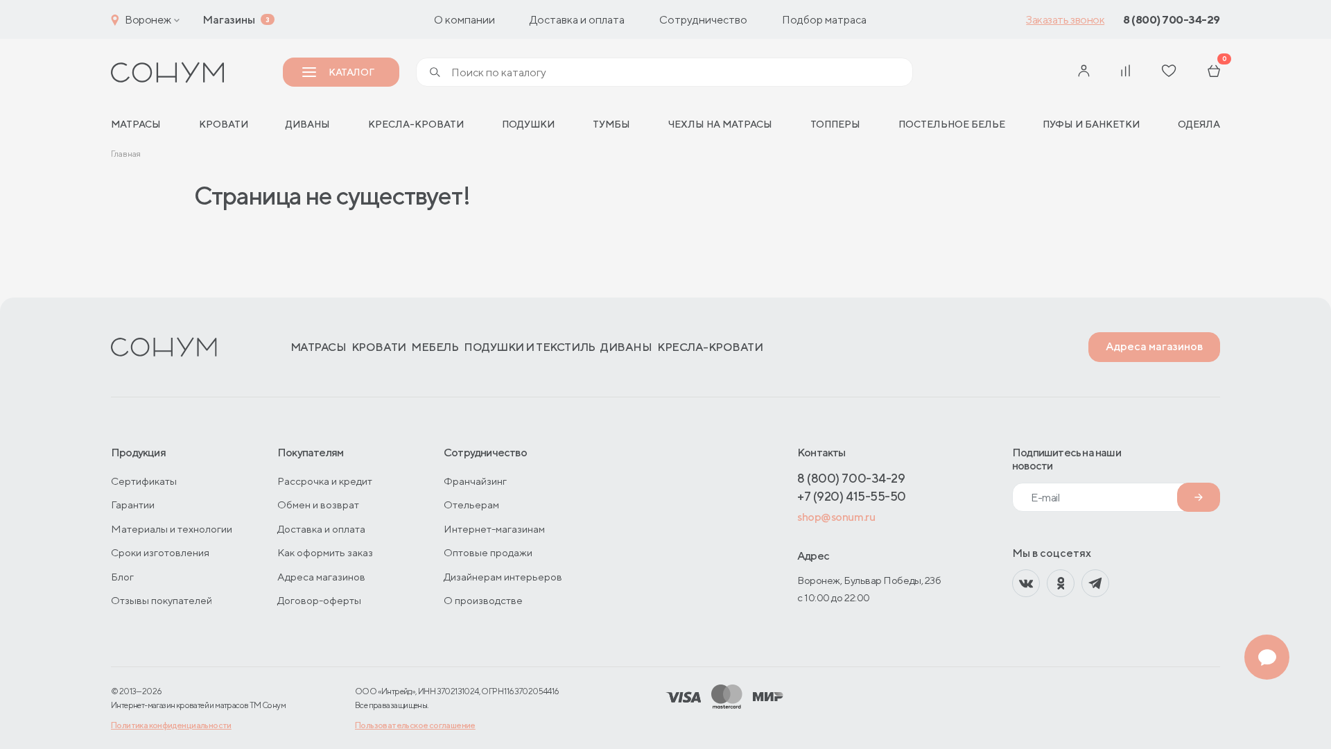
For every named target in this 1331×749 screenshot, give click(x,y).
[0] (1214, 72)
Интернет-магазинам (494, 529)
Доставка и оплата (577, 19)
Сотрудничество (703, 19)
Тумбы (611, 124)
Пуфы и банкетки (1091, 124)
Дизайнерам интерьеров (503, 577)
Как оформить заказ (325, 552)
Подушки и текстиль (529, 347)
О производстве (483, 600)
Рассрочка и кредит (324, 481)
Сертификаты (144, 481)
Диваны (308, 124)
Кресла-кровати (416, 124)
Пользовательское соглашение (415, 725)
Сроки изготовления (160, 552)
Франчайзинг (475, 481)
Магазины (228, 19)
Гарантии (133, 504)
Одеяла (1199, 124)
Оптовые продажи (488, 552)
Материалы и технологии (171, 529)
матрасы (136, 124)
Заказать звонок (1065, 19)
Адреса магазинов (1154, 346)
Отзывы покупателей (161, 600)
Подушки (528, 124)
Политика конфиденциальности (171, 725)
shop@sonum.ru (836, 517)
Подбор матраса (824, 19)
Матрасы (318, 347)
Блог (122, 577)
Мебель (434, 347)
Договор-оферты (319, 600)
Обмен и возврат (318, 504)
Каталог (351, 72)
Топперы (835, 124)
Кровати (223, 124)
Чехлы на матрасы (720, 124)
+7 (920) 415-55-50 (851, 496)
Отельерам (471, 504)
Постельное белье (951, 124)
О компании (464, 19)
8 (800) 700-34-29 (1171, 19)
